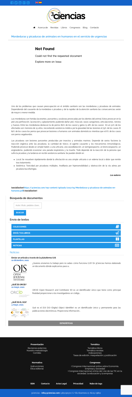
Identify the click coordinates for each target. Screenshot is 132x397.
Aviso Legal (61, 384)
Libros (64, 27)
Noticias (17, 245)
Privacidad (78, 384)
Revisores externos (37, 348)
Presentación (37, 344)
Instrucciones (37, 366)
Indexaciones (95, 353)
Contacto (94, 27)
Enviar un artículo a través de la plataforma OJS (33, 258)
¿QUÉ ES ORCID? (19, 284)
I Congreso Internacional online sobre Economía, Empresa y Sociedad (95, 367)
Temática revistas (95, 350)
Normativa (37, 362)
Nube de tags (96, 384)
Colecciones (19, 227)
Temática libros (95, 348)
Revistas (54, 27)
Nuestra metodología (37, 350)
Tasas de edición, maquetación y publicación (95, 355)
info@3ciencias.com (51, 393)
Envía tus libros (21, 233)
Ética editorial (37, 368)
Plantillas (18, 239)
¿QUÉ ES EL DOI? (19, 302)
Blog (85, 27)
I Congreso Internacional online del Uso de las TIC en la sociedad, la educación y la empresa (95, 372)
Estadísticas (66, 323)
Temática (94, 344)
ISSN (32, 384)
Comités (37, 353)
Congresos (75, 27)
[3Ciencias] (66, 15)
